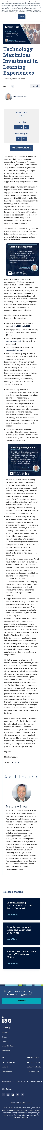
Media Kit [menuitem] (5, 1067)
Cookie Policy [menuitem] (35, 1082)
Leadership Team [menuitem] (8, 1046)
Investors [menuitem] (5, 1041)
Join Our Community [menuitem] (34, 1062)
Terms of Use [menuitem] (21, 1082)
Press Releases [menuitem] (7, 1071)
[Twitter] (15, 762)
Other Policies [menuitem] (7, 1089)
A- (16, 127)
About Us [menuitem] (5, 1032)
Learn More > (12, 914)
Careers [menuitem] (4, 1037)
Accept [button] (22, 16)
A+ (26, 127)
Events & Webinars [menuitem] (8, 1062)
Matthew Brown (17, 806)
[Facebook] (12, 762)
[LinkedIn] (19, 762)
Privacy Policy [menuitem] (6, 1082)
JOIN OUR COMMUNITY (21, 148)
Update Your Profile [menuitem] (34, 1067)
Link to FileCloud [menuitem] (33, 1071)
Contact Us (21, 1001)
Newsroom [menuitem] (6, 1050)
